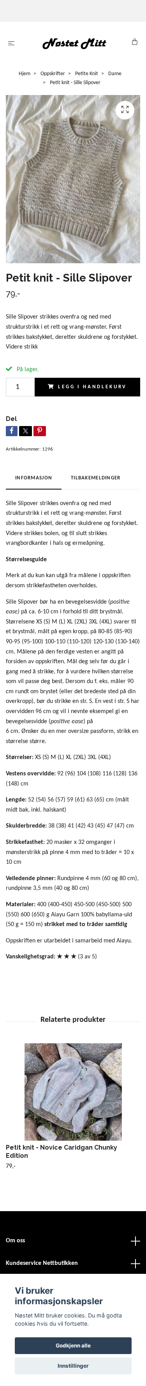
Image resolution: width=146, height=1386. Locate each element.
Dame (114, 74)
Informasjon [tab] (33, 478)
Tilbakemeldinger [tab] (95, 478)
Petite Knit (86, 74)
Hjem (24, 74)
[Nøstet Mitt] (74, 43)
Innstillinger (73, 1366)
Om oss (15, 1241)
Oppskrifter (52, 74)
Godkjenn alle (73, 1345)
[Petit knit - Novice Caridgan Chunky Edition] (73, 1092)
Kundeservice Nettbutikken (42, 1263)
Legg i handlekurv (92, 386)
